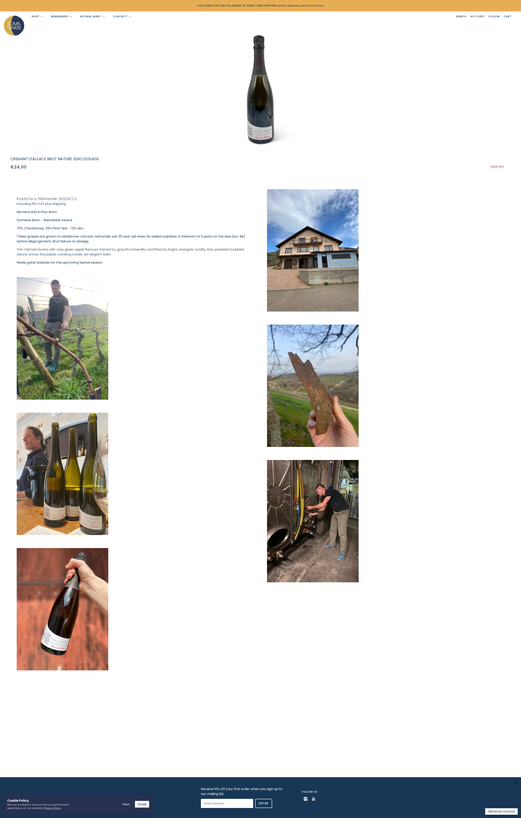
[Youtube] (313, 799)
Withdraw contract (501, 811)
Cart (507, 16)
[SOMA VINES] (14, 25)
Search (461, 16)
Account (478, 16)
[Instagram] (305, 799)
